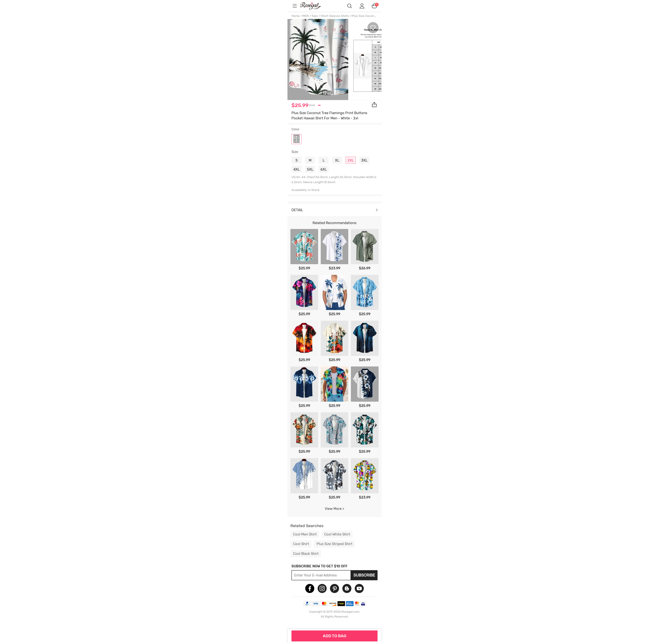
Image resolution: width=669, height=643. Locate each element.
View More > (334, 509)
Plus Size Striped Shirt (334, 544)
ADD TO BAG (334, 635)
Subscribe (364, 575)
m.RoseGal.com (313, 6)
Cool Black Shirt (306, 554)
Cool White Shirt (337, 534)
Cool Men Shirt (305, 534)
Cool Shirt (301, 544)
